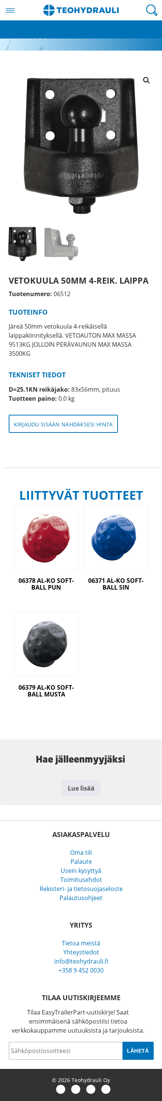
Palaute (81, 861)
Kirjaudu (12, 25)
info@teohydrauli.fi (81, 961)
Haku (152, 10)
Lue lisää (81, 788)
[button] (146, 80)
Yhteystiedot (81, 952)
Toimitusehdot (81, 880)
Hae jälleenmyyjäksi (27, 34)
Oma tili (81, 852)
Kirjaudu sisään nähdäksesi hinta (63, 424)
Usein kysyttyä (81, 870)
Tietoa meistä (81, 943)
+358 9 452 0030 (81, 970)
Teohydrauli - (81, 10)
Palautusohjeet (81, 898)
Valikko (10, 10)
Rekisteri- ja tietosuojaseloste (81, 889)
